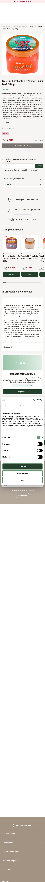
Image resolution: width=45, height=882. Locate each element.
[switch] (40, 444)
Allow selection (22, 473)
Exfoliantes (23, 26)
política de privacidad (30, 170)
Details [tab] (22, 406)
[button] (22, 842)
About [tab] (37, 406)
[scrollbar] (22, 282)
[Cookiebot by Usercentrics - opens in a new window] (33, 400)
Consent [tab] (8, 406)
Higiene (8, 26)
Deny (22, 480)
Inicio (3, 26)
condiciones (16, 170)
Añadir (11, 274)
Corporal (15, 26)
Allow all (22, 466)
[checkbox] (2, 170)
